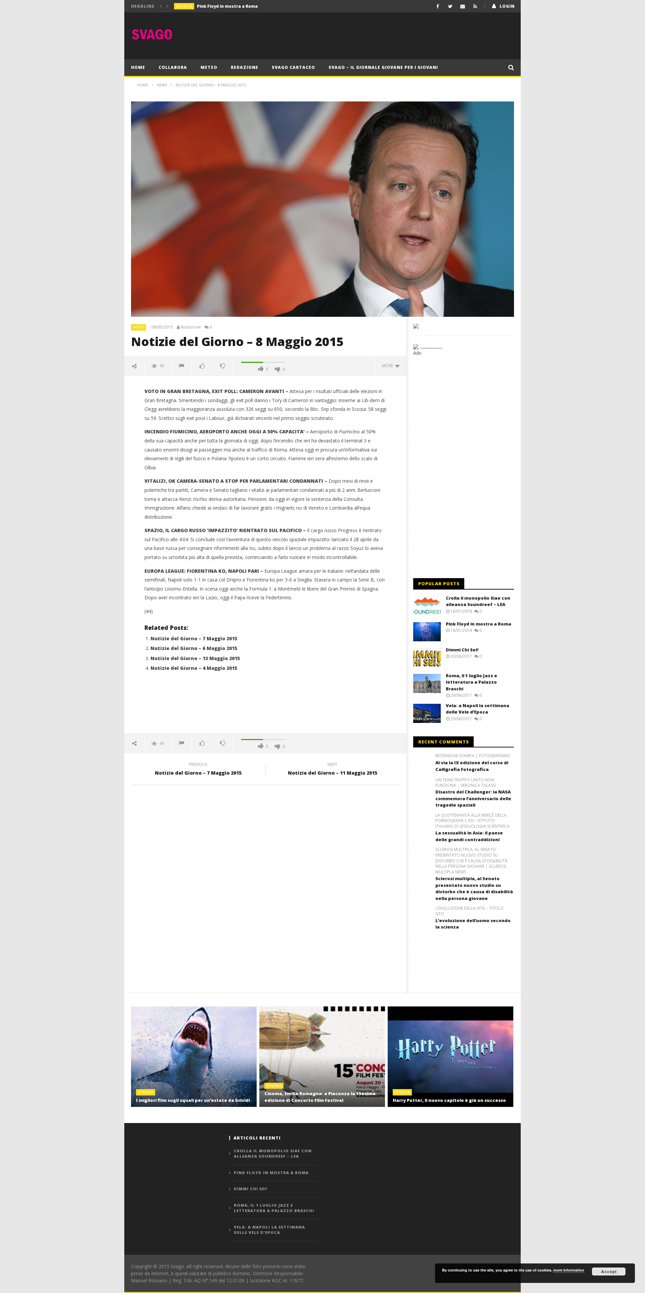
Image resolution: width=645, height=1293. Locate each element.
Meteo (209, 67)
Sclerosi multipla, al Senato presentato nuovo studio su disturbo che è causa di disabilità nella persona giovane (474, 888)
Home (138, 67)
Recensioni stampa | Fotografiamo (472, 756)
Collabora (173, 67)
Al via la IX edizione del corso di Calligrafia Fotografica (471, 766)
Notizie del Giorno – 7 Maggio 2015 (193, 638)
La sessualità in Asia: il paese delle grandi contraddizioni (469, 836)
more (388, 366)
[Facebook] (438, 6)
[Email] (463, 6)
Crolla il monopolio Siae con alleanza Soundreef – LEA (478, 601)
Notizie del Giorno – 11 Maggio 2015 (332, 770)
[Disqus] (265, 887)
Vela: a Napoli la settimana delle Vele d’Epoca (477, 708)
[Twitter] (450, 6)
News (138, 327)
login (507, 6)
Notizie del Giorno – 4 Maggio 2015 (193, 668)
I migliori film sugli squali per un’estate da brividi (193, 1100)
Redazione (244, 67)
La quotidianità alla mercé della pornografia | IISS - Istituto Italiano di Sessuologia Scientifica (472, 821)
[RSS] (475, 6)
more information (568, 1270)
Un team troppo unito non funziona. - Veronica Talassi (465, 782)
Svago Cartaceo (293, 67)
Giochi (184, 6)
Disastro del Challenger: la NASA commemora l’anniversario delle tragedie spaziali (473, 798)
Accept (609, 1271)
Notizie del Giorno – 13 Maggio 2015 (195, 658)
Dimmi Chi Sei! (211, 6)
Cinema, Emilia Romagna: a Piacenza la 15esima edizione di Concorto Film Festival (320, 1096)
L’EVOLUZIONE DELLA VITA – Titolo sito (469, 911)
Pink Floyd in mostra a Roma (478, 624)
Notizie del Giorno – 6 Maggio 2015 (193, 648)
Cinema (146, 1091)
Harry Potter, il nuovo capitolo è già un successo (449, 1100)
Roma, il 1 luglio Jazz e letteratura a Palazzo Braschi (471, 682)
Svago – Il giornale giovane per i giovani (383, 67)
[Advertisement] (391, 34)
